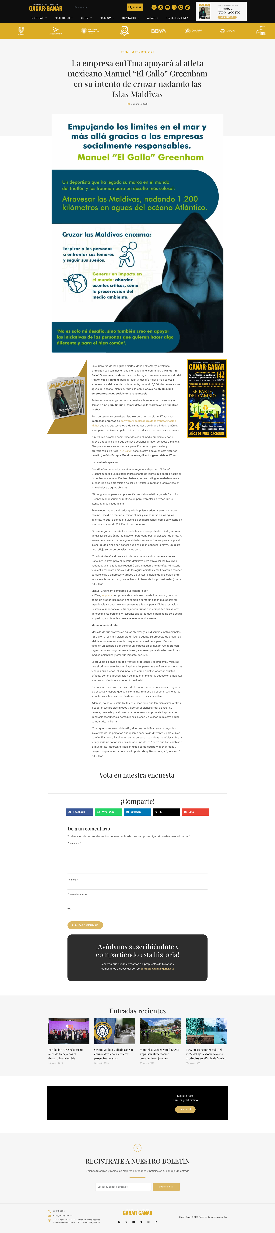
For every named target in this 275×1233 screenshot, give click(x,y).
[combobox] (98, 7)
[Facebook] (119, 1222)
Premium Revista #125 (137, 52)
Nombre (72, 879)
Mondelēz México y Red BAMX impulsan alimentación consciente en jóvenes (159, 1054)
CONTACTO (129, 18)
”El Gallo (125, 450)
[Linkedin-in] (174, 7)
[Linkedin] (141, 1222)
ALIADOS (152, 18)
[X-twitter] (160, 7)
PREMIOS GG (62, 18)
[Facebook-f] (154, 7)
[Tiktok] (187, 7)
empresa (107, 595)
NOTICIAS (38, 18)
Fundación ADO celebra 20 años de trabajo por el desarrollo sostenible (65, 1054)
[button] (79, 812)
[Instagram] (180, 7)
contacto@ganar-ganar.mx (157, 968)
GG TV (85, 18)
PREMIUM (105, 18)
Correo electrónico (77, 894)
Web (69, 909)
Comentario (74, 843)
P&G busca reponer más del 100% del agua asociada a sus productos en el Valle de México (206, 1054)
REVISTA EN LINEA (177, 18)
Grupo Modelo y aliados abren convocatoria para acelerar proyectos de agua (113, 1054)
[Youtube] (167, 7)
